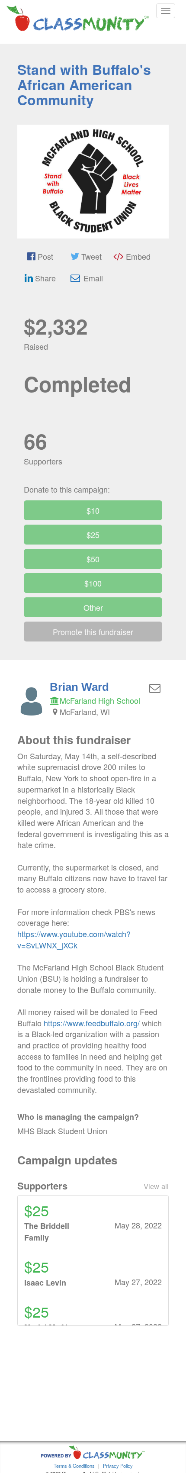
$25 (93, 534)
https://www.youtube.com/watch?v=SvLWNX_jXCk (74, 939)
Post (44, 256)
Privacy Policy (118, 1465)
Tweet (90, 256)
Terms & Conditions (74, 1465)
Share (44, 278)
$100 (93, 583)
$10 (93, 510)
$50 (93, 558)
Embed (137, 256)
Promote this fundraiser (93, 631)
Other (93, 607)
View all (156, 1186)
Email (92, 278)
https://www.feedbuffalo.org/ (92, 1022)
